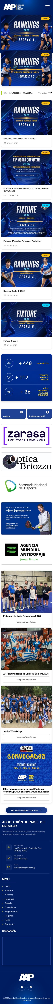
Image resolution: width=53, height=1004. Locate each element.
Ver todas (42, 93)
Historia (9, 890)
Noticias (9, 894)
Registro (9, 916)
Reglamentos (11, 911)
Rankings (9, 899)
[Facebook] (22, 987)
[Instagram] (31, 987)
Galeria (8, 903)
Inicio (7, 886)
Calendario (10, 907)
